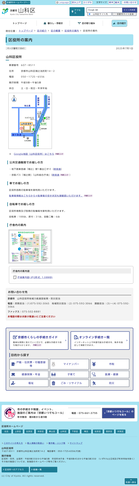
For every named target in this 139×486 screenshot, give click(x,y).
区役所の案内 (72, 31)
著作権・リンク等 (56, 443)
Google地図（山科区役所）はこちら (34, 154)
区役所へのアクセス (14, 469)
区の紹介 (42, 31)
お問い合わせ (130, 2)
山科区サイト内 (100, 14)
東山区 (52, 431)
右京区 (98, 431)
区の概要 (55, 31)
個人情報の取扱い (35, 443)
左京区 (29, 431)
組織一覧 (37, 469)
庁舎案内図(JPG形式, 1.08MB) (35, 277)
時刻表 (57, 169)
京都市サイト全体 (125, 14)
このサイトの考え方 (13, 443)
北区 (6, 431)
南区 (86, 431)
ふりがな (87, 2)
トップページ (26, 31)
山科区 (63, 431)
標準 (111, 2)
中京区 (41, 431)
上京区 (18, 431)
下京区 (75, 431)
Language (64, 2)
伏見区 (120, 431)
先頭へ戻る (131, 482)
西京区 (109, 431)
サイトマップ (76, 443)
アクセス (77, 11)
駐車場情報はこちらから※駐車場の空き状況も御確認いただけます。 (46, 196)
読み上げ (76, 2)
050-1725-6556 (66, 451)
